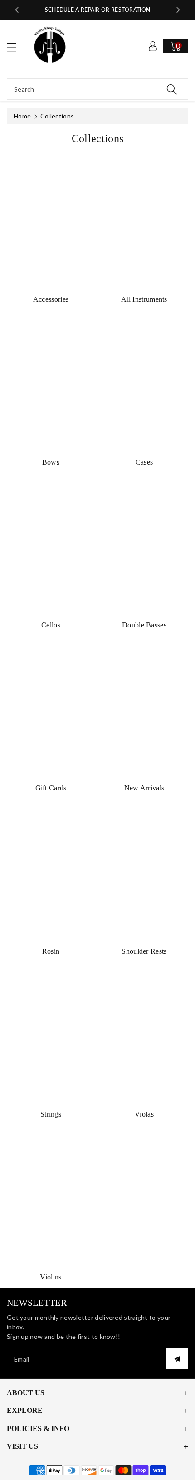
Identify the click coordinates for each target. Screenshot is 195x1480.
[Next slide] (178, 10)
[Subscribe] (177, 1358)
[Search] (172, 89)
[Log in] (153, 46)
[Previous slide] (17, 10)
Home (22, 116)
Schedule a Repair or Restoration (98, 9)
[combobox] (97, 89)
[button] (16, 47)
